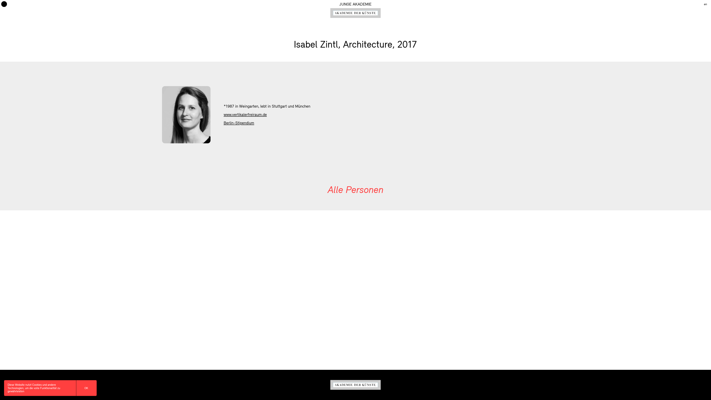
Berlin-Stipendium (239, 123)
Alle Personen (355, 189)
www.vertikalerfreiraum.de (245, 114)
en (705, 4)
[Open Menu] (4, 4)
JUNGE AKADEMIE (355, 4)
